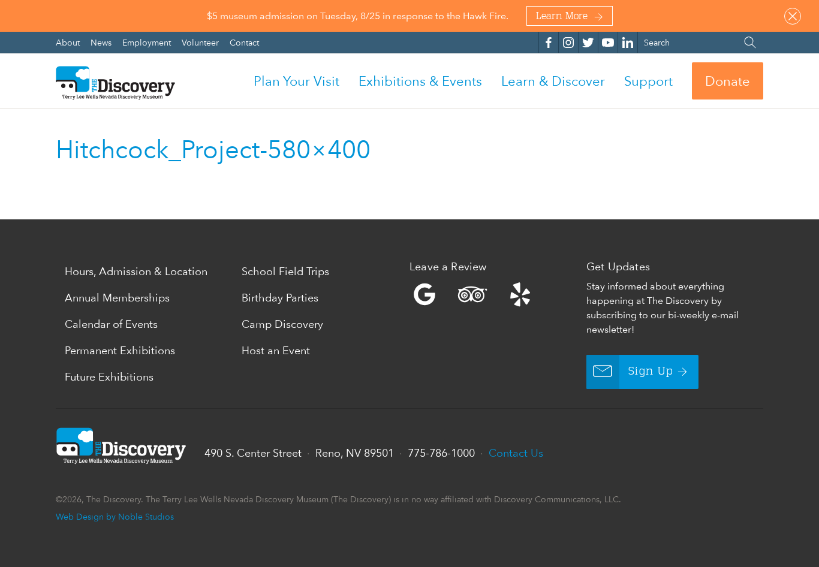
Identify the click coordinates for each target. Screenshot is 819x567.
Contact (244, 42)
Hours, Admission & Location (136, 271)
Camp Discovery (282, 324)
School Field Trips (285, 271)
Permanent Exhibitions (120, 350)
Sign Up (650, 371)
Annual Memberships (117, 297)
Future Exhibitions (109, 376)
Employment (147, 42)
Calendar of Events (111, 324)
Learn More (562, 17)
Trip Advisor (472, 294)
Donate (727, 81)
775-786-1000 (441, 453)
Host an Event (276, 350)
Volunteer (201, 42)
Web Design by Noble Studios (115, 516)
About (69, 42)
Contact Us (516, 453)
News (102, 42)
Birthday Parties (280, 297)
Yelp (495, 294)
